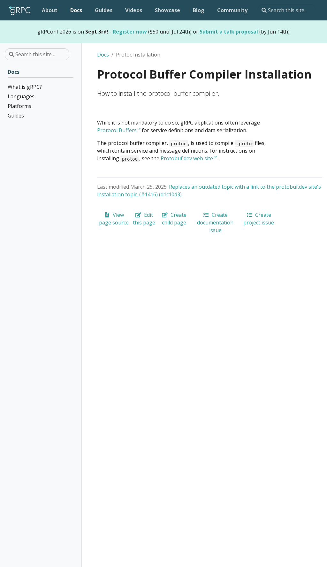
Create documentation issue (215, 222)
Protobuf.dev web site (187, 158)
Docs (103, 54)
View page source (114, 218)
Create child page (174, 218)
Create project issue (258, 218)
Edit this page (144, 218)
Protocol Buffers (117, 130)
